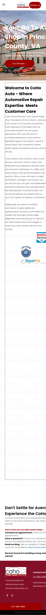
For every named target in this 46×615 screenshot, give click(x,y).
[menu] (3, 4)
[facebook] (7, 596)
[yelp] (12, 596)
